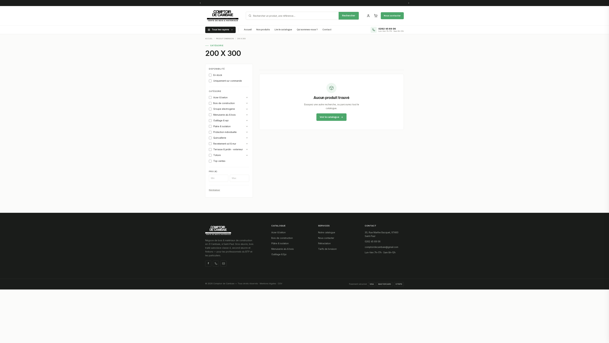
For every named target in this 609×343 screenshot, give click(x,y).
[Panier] (375, 15)
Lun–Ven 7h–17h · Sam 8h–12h (380, 252)
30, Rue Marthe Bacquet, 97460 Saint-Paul (381, 234)
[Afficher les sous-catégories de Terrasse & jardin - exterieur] (247, 149)
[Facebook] (208, 264)
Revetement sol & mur (224, 143)
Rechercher (348, 15)
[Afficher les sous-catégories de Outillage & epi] (247, 120)
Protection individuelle (225, 132)
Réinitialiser (214, 190)
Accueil (248, 29)
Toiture (217, 155)
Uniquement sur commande (227, 80)
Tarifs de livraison (327, 249)
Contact (326, 29)
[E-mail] (223, 264)
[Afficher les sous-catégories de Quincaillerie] (247, 138)
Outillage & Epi (278, 254)
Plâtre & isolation (280, 243)
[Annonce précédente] (200, 3)
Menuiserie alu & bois (224, 114)
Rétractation (324, 243)
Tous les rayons (220, 29)
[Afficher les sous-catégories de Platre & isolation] (247, 126)
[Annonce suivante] (409, 3)
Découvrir (340, 3)
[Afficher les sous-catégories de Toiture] (247, 155)
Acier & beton (220, 97)
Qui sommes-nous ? (307, 29)
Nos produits (263, 29)
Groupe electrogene (224, 109)
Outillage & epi (221, 120)
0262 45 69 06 (372, 241)
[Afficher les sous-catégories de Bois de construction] (247, 103)
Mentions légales (268, 283)
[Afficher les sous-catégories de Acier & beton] (247, 97)
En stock (217, 75)
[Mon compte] (368, 15)
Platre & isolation (222, 126)
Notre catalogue (326, 232)
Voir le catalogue (329, 117)
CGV (280, 283)
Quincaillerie (219, 137)
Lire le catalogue (283, 29)
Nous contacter (392, 15)
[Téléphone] (216, 264)
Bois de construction (224, 103)
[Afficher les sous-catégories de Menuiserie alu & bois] (247, 115)
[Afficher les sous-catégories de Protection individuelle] (247, 132)
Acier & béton (278, 232)
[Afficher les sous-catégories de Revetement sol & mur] (247, 143)
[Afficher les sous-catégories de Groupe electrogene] (247, 109)
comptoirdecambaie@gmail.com (381, 247)
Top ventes (219, 161)
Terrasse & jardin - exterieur (228, 149)
